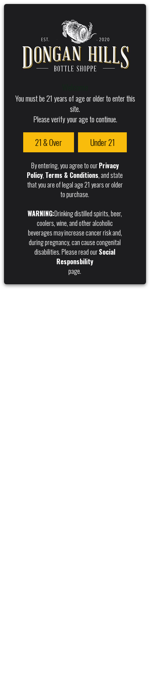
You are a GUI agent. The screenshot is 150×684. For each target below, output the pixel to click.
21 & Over (48, 142)
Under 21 (102, 142)
